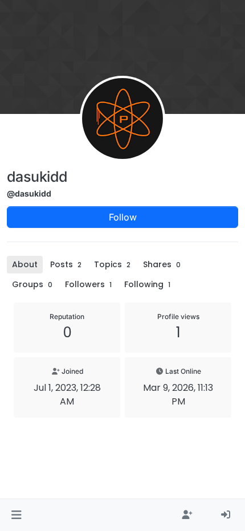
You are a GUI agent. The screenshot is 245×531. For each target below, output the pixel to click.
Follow (123, 217)
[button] (16, 515)
